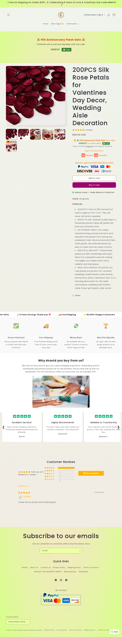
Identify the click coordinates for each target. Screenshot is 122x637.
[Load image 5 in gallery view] (59, 134)
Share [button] (77, 295)
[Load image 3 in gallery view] (35, 134)
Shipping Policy (74, 567)
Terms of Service (91, 567)
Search (25, 567)
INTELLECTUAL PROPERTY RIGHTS (48, 571)
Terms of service (75, 630)
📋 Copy (66, 50)
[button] (8, 14)
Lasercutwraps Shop (20, 630)
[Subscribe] (79, 550)
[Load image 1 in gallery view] (11, 134)
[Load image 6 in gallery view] (11, 146)
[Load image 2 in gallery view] (23, 134)
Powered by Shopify (35, 630)
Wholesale (83, 571)
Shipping (89, 146)
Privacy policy (62, 630)
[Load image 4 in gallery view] (47, 134)
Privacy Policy (59, 567)
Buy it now (94, 185)
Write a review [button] (91, 473)
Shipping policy (89, 630)
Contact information (105, 630)
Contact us (46, 567)
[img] (24, 492)
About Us (34, 567)
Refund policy (70, 571)
